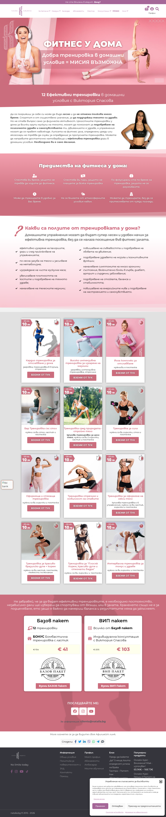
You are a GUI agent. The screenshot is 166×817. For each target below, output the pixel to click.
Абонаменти (78, 11)
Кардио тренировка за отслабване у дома (40, 362)
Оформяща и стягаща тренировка (40, 497)
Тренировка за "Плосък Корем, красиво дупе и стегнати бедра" (83, 566)
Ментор (91, 11)
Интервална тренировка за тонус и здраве (125, 565)
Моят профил (92, 757)
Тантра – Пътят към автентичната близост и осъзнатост (119, 778)
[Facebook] (75, 711)
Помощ (64, 776)
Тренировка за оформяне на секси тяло (125, 497)
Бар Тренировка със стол (40, 428)
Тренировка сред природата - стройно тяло (83, 430)
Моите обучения (94, 768)
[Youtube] (91, 711)
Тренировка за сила (125, 428)
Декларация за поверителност (136, 812)
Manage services (99, 799)
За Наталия (44, 11)
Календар (66, 11)
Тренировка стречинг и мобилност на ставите (83, 497)
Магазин (55, 11)
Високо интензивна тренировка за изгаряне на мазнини (83, 363)
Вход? (97, 2)
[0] (146, 9)
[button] (161, 781)
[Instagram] (83, 711)
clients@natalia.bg (93, 721)
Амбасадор (91, 764)
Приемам (100, 806)
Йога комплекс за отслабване (125, 362)
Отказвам (117, 806)
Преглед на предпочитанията (144, 806)
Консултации (103, 11)
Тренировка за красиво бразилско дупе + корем (41, 565)
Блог (124, 11)
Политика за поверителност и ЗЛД (70, 765)
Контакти (66, 772)
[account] (151, 11)
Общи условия (68, 757)
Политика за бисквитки (115, 812)
